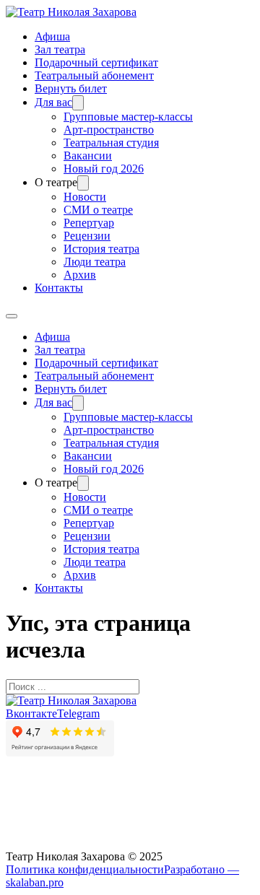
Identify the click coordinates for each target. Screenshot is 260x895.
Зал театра (60, 49)
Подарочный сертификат (96, 62)
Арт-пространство (109, 129)
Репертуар (89, 223)
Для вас (53, 102)
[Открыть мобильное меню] (11, 316)
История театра (101, 249)
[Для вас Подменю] (78, 102)
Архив (80, 274)
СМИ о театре (98, 210)
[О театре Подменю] (83, 183)
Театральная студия (111, 142)
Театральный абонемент (94, 75)
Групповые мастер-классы (128, 116)
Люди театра (95, 262)
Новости (85, 197)
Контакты (59, 287)
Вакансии (88, 155)
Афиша (52, 36)
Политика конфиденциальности (85, 869)
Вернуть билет (71, 88)
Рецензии (87, 236)
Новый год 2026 (104, 168)
